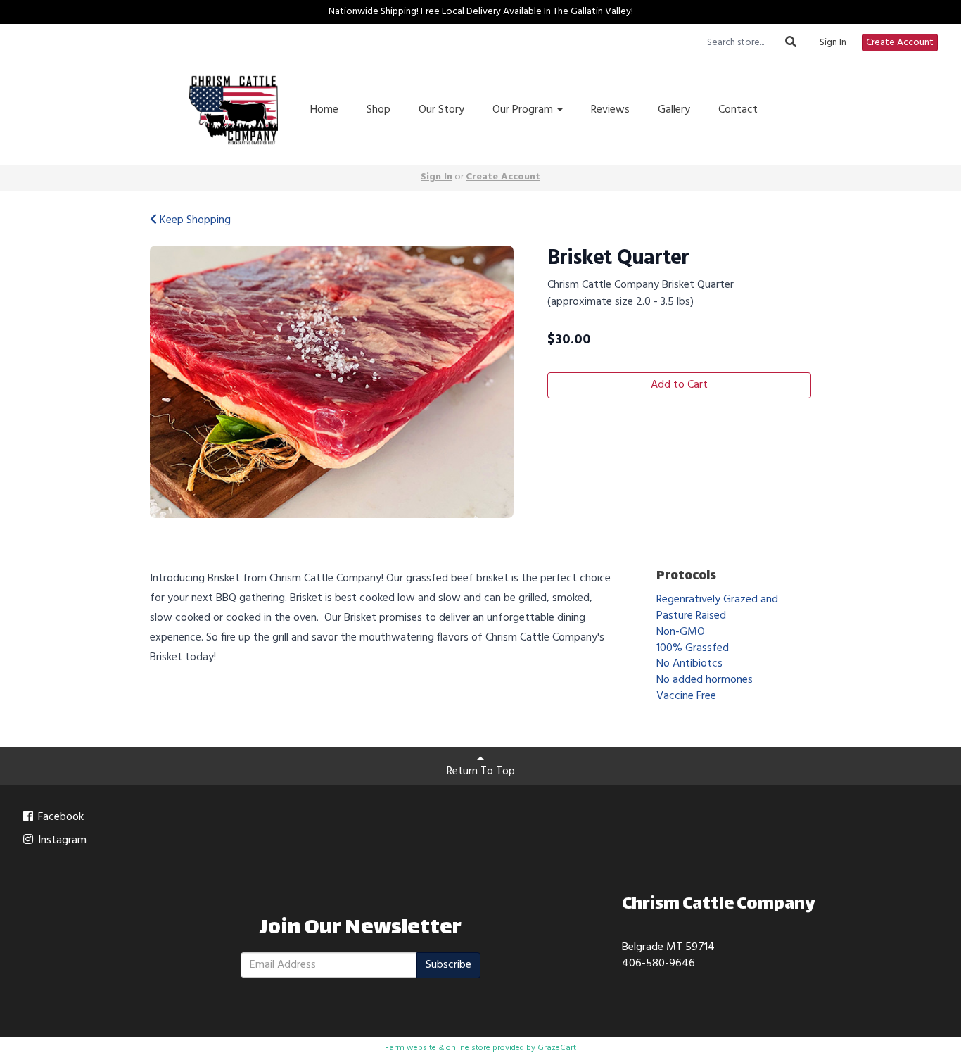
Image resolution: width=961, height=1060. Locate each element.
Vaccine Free (686, 696)
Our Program (524, 110)
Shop (378, 110)
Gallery (674, 110)
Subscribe (448, 965)
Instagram (61, 840)
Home (324, 110)
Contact (738, 110)
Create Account (900, 42)
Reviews (610, 110)
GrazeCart (556, 1048)
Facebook (59, 817)
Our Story (441, 110)
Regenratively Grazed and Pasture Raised (717, 608)
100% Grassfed (692, 648)
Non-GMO (680, 632)
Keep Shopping (194, 220)
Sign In (833, 43)
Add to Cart (679, 385)
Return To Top (481, 771)
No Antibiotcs (689, 664)
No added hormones (704, 680)
